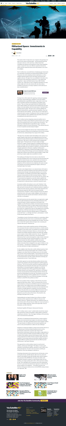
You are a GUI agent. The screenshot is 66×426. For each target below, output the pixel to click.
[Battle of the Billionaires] (12, 377)
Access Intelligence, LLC (31, 423)
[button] (1, 3)
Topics (6, 3)
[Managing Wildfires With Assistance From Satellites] (12, 393)
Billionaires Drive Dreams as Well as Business (52, 376)
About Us (13, 3)
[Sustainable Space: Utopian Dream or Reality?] (40, 393)
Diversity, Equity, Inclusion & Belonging (32, 413)
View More (45, 92)
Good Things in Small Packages (52, 383)
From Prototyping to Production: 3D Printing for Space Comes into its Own (25, 384)
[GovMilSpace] (43, 0)
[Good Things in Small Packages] (40, 385)
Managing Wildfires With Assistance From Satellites (25, 392)
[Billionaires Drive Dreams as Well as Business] (40, 377)
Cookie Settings (28, 412)
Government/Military (16, 43)
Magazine (51, 3)
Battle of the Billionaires (22, 375)
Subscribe (63, 3)
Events (55, 3)
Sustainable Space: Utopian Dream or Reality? (52, 392)
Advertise (59, 3)
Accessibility (28, 415)
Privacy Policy (34, 412)
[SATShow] (38, 0)
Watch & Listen (19, 3)
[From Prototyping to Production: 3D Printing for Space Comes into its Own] (12, 385)
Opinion (10, 3)
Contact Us (28, 411)
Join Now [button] (43, 400)
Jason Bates (19, 52)
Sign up (55, 415)
